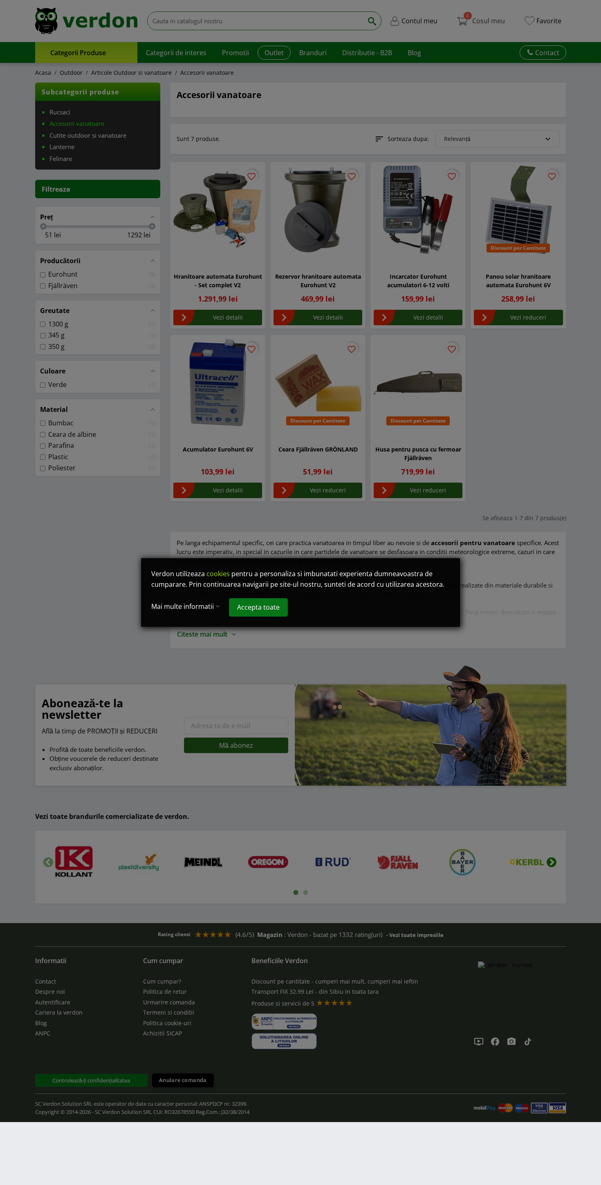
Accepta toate (258, 607)
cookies (218, 573)
